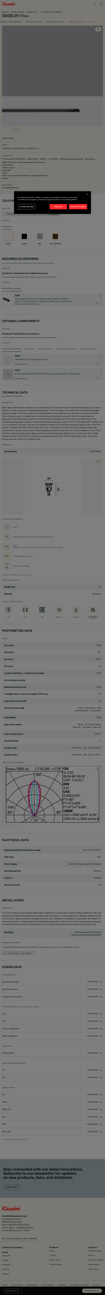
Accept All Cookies (78, 206)
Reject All (58, 206)
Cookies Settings (26, 206)
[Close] (87, 194)
